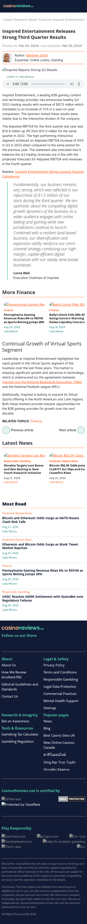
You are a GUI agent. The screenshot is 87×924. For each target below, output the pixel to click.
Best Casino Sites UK (59, 735)
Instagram (53, 644)
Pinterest (24, 644)
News (32, 19)
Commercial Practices (60, 693)
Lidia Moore (11, 331)
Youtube (34, 644)
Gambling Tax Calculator (20, 734)
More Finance (18, 292)
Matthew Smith (37, 55)
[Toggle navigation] (78, 6)
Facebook (43, 644)
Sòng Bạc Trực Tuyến (60, 762)
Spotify (62, 644)
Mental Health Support (61, 700)
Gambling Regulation (18, 741)
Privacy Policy (54, 665)
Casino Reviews (14, 19)
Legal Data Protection (60, 686)
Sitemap (50, 708)
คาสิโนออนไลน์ (55, 754)
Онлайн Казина (56, 769)
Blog (47, 728)
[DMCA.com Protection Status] (71, 799)
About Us (9, 665)
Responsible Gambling (61, 679)
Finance (44, 19)
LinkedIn (15, 644)
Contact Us (10, 696)
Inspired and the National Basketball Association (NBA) (42, 382)
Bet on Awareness (15, 721)
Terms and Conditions (60, 672)
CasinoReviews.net (18, 790)
